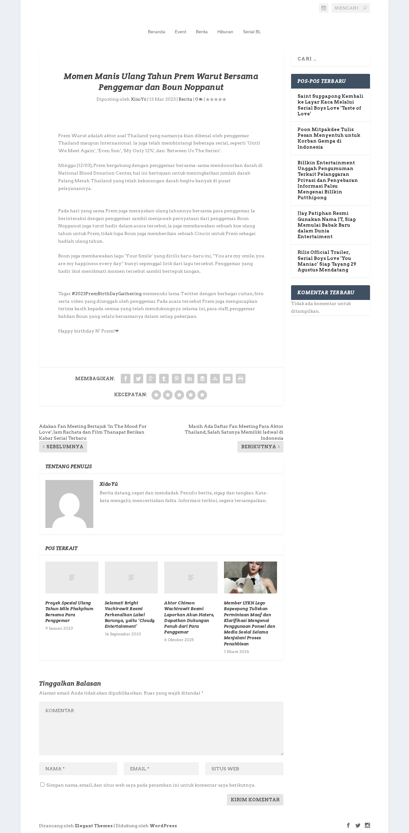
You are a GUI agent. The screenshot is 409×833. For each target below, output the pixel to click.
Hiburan (225, 31)
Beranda (156, 31)
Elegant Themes (94, 825)
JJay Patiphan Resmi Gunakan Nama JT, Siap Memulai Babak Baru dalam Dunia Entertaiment (326, 225)
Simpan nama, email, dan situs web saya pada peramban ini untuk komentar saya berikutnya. (150, 785)
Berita (202, 31)
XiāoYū (138, 99)
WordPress (163, 825)
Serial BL (252, 31)
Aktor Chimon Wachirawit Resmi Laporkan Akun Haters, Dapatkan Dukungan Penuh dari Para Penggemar (189, 617)
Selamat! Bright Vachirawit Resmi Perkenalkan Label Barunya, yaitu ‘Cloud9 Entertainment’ (130, 614)
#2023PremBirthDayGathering (107, 293)
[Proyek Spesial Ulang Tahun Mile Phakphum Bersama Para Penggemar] (71, 577)
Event (180, 31)
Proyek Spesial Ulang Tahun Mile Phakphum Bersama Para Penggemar (69, 611)
